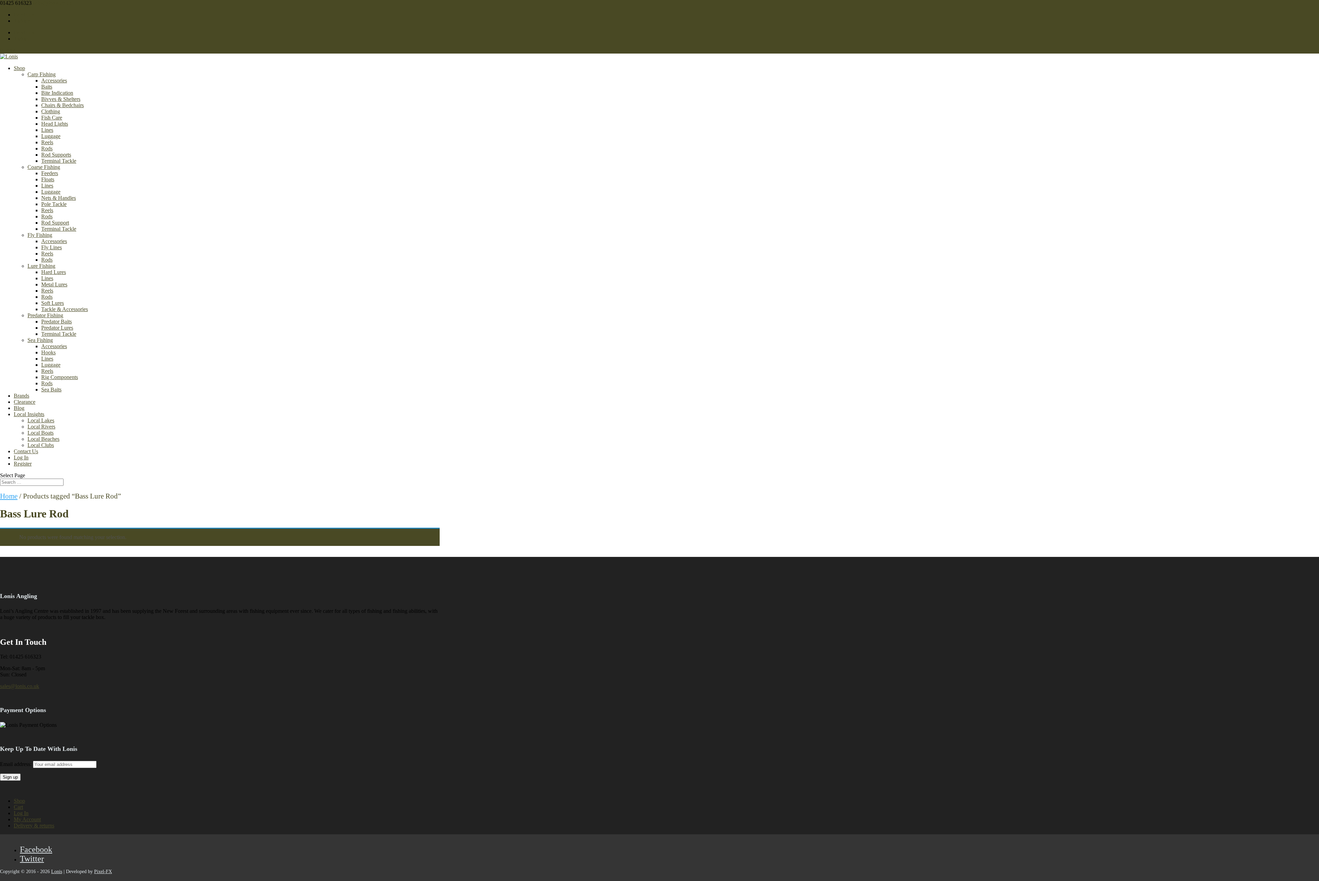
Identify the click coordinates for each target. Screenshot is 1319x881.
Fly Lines (51, 247)
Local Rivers (41, 427)
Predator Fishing (45, 315)
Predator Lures (57, 328)
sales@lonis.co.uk (19, 686)
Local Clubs (40, 445)
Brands (21, 396)
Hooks (48, 352)
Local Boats (40, 433)
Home (9, 496)
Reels (47, 142)
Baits (46, 87)
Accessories (54, 80)
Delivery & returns (34, 825)
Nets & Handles (58, 198)
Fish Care (51, 118)
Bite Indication (57, 93)
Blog (19, 408)
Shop (19, 68)
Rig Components (59, 377)
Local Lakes (40, 420)
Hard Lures (53, 272)
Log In (21, 457)
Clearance (24, 402)
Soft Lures (52, 303)
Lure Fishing (41, 266)
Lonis (56, 871)
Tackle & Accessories (64, 309)
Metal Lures (54, 284)
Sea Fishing (40, 340)
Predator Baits (56, 321)
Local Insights (29, 414)
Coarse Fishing (43, 167)
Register (23, 464)
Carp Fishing (41, 74)
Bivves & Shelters (60, 99)
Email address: (16, 764)
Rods (47, 148)
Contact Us (26, 451)
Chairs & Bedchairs (62, 105)
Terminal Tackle (58, 161)
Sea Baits (51, 389)
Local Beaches (43, 439)
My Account (27, 819)
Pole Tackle (54, 204)
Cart (18, 807)
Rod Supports (56, 155)
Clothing (50, 111)
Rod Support (55, 223)
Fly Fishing (39, 235)
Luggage (50, 136)
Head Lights (54, 124)
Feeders (49, 173)
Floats (47, 179)
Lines (47, 130)
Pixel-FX (103, 871)
